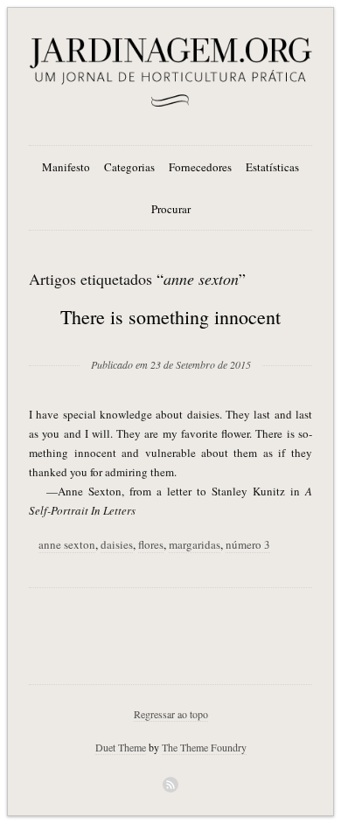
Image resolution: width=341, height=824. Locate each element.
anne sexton (66, 544)
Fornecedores (200, 167)
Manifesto (66, 167)
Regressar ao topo (171, 714)
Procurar (171, 209)
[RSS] (170, 785)
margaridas (194, 544)
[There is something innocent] (170, 336)
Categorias (129, 167)
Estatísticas (272, 167)
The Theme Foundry (204, 747)
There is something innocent (170, 316)
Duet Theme (120, 747)
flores (151, 544)
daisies (117, 544)
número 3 (248, 544)
